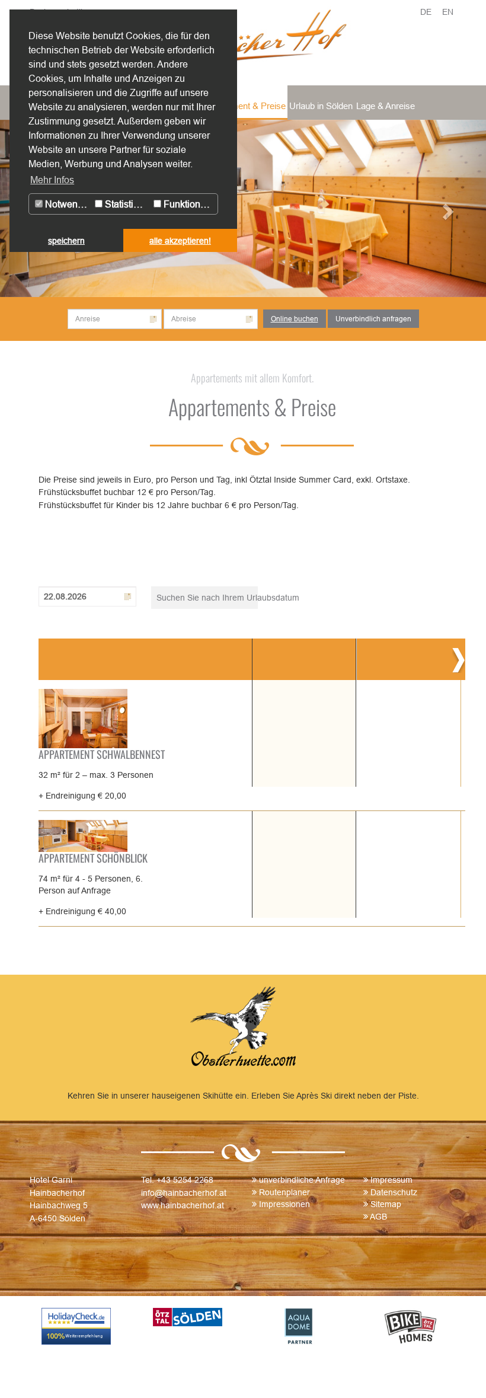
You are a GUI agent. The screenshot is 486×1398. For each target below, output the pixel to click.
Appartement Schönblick (93, 858)
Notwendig (67, 204)
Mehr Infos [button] (52, 179)
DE (425, 12)
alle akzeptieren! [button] (180, 240)
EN (447, 12)
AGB (378, 1216)
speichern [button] (66, 240)
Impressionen (284, 1204)
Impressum (391, 1180)
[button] (449, 208)
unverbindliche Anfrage (302, 1180)
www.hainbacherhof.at (182, 1205)
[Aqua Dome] (299, 1326)
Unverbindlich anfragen (373, 318)
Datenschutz (393, 1192)
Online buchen (294, 318)
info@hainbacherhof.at (183, 1193)
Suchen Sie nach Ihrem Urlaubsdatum (207, 597)
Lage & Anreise (385, 106)
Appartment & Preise (245, 106)
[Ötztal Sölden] (188, 1317)
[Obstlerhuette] (243, 1028)
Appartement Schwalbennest (102, 754)
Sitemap (385, 1204)
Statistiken (126, 204)
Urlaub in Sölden (321, 106)
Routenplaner (284, 1192)
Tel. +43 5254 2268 (177, 1180)
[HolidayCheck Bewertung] (76, 1326)
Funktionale (187, 204)
